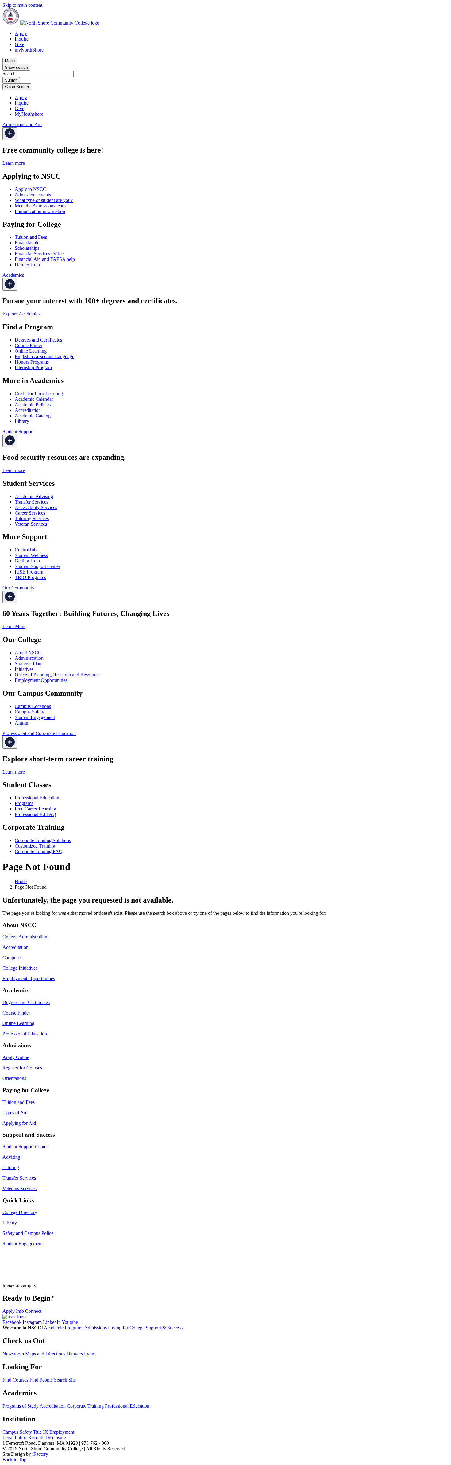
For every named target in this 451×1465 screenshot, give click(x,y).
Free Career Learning (35, 808)
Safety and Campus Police (27, 1233)
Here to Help (27, 264)
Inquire (22, 38)
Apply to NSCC (30, 189)
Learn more (13, 163)
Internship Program (33, 367)
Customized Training (35, 845)
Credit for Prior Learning (39, 393)
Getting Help (27, 560)
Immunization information (40, 211)
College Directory (19, 1212)
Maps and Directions (45, 1353)
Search (9, 73)
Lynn (89, 1353)
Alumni (22, 722)
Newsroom (13, 1353)
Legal (7, 1437)
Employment (61, 1432)
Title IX (40, 1432)
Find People (41, 1379)
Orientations (14, 1078)
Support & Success (164, 1327)
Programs (24, 803)
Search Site (65, 1379)
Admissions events (33, 194)
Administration (29, 658)
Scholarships (27, 248)
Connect (33, 1311)
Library (22, 421)
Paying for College (126, 1327)
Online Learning (31, 351)
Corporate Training (85, 1406)
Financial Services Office (39, 253)
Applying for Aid (19, 1123)
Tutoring (10, 1167)
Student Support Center (37, 566)
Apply (21, 33)
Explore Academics (21, 313)
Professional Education (37, 797)
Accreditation (28, 410)
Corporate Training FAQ (39, 851)
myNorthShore (29, 49)
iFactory (40, 1454)
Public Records (29, 1437)
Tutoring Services (32, 518)
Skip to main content (22, 5)
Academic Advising (34, 496)
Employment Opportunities (41, 680)
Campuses (12, 957)
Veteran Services (31, 524)
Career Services (30, 513)
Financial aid (27, 242)
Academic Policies (33, 404)
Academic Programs (63, 1327)
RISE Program (29, 571)
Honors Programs (32, 362)
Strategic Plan (28, 663)
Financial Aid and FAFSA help (45, 259)
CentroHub (26, 549)
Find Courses (15, 1379)
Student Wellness (31, 555)
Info (20, 1311)
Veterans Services (19, 1188)
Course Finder (28, 345)
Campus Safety (29, 711)
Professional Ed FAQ (35, 814)
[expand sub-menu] (9, 133)
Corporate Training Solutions (43, 840)
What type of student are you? (44, 200)
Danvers (75, 1353)
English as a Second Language (44, 356)
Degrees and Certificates (38, 339)
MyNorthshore (29, 114)
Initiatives (24, 669)
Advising (11, 1157)
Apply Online (15, 1057)
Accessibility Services (36, 507)
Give (19, 44)
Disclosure (55, 1437)
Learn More (13, 626)
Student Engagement (35, 717)
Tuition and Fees (31, 237)
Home (21, 881)
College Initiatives (19, 968)
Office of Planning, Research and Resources (57, 674)
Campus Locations (33, 706)
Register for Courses (22, 1067)
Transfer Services (31, 501)
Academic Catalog (33, 415)
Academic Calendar (34, 399)
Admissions (95, 1327)
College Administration (24, 936)
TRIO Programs (30, 577)
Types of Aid (15, 1112)
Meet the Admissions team (40, 205)
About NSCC (28, 652)
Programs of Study (20, 1406)
